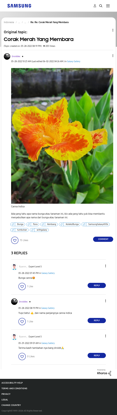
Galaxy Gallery (73, 61)
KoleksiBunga (72, 224)
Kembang (51, 224)
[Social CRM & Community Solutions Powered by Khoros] (104, 372)
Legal (5, 399)
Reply (97, 285)
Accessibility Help (12, 383)
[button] (107, 55)
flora (35, 224)
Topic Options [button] (107, 30)
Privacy (6, 394)
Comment (103, 239)
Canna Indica (18, 206)
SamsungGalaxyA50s (98, 224)
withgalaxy (42, 230)
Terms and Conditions (14, 388)
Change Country (11, 405)
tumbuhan (22, 230)
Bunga (20, 224)
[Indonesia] (19, 5)
